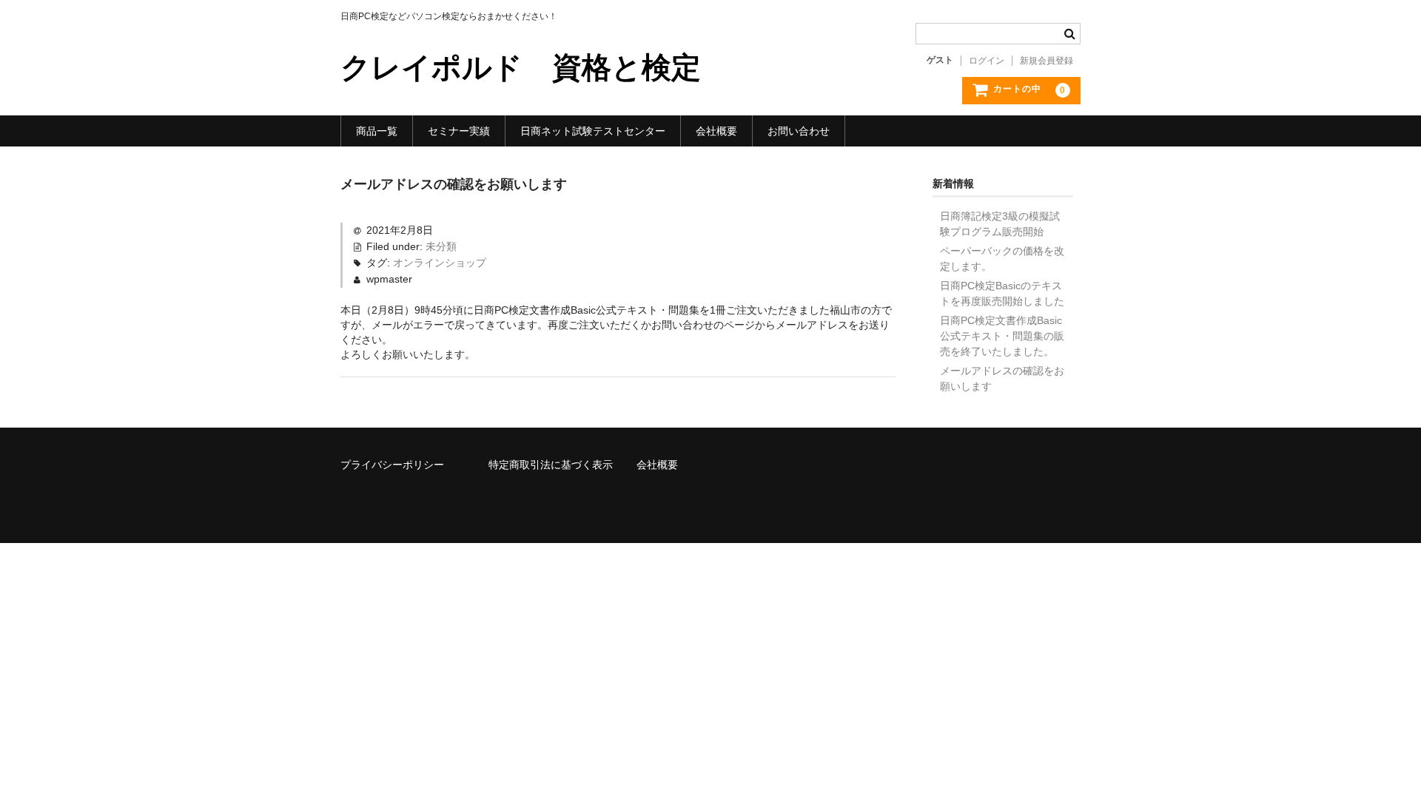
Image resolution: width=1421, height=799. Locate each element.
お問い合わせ (798, 131)
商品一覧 (376, 131)
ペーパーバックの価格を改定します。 (1002, 258)
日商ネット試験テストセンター (592, 131)
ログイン (986, 60)
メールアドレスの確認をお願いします (1002, 378)
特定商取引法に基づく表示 (550, 465)
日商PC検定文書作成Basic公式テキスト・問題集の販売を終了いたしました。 (1002, 335)
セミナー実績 (459, 131)
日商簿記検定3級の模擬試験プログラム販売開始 (1000, 223)
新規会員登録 (1046, 60)
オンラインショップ (439, 263)
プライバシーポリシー (392, 465)
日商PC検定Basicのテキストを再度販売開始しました (1002, 293)
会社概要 (716, 131)
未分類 (441, 246)
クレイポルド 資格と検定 (520, 67)
